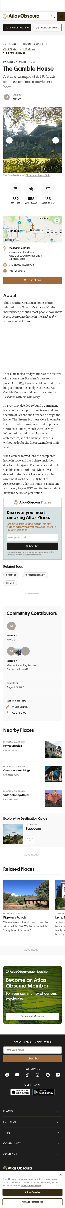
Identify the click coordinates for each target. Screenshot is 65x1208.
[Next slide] (55, 140)
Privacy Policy (21, 555)
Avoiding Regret (26, 665)
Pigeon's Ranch (14, 917)
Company (10, 1154)
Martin (11, 665)
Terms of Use (36, 555)
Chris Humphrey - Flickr (38, 175)
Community (12, 1143)
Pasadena (33, 828)
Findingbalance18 (17, 669)
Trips (6, 1132)
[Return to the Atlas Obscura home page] (22, 16)
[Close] (60, 1174)
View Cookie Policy (31, 1185)
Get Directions (32, 280)
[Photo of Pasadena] (13, 834)
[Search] (53, 16)
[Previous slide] (9, 140)
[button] (15, 188)
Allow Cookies (32, 1192)
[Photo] (53, 749)
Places (8, 1111)
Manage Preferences (32, 1202)
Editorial (10, 1122)
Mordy (17, 98)
